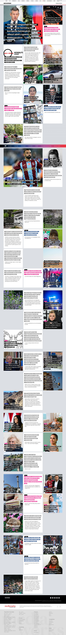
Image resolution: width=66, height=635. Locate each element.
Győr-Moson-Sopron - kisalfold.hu (9, 622)
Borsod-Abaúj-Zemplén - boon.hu (9, 617)
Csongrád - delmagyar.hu (8, 618)
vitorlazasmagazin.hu (37, 624)
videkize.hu (36, 625)
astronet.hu (36, 613)
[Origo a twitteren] (52, 597)
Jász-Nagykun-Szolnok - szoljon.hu (10, 625)
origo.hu (20, 623)
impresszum (55, 600)
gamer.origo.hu (36, 617)
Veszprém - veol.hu (22, 613)
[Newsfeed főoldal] (7, 597)
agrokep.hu (21, 629)
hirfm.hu (50, 631)
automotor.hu (36, 614)
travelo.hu (35, 622)
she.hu (50, 615)
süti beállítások (51, 600)
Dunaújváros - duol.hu (7, 619)
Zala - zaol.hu (21, 614)
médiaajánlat (59, 600)
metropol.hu (51, 613)
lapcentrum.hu (51, 624)
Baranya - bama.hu (7, 614)
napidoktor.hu (36, 619)
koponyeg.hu (51, 622)
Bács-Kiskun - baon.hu (7, 613)
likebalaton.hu (36, 618)
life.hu (50, 614)
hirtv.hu (20, 622)
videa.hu (50, 623)
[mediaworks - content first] (10, 606)
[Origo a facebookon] (50, 597)
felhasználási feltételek (45, 600)
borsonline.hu (36, 632)
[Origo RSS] (59, 597)
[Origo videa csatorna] (57, 597)
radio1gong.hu (51, 629)
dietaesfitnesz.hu (37, 623)
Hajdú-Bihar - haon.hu (7, 623)
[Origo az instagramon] (55, 597)
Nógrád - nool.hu (7, 628)
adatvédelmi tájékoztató (38, 600)
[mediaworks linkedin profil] (60, 607)
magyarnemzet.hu (22, 619)
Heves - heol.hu (6, 624)
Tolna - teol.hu (6, 631)
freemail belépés (59, 3)
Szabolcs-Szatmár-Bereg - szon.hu (10, 630)
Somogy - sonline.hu (7, 629)
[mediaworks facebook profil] (58, 607)
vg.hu (20, 628)
